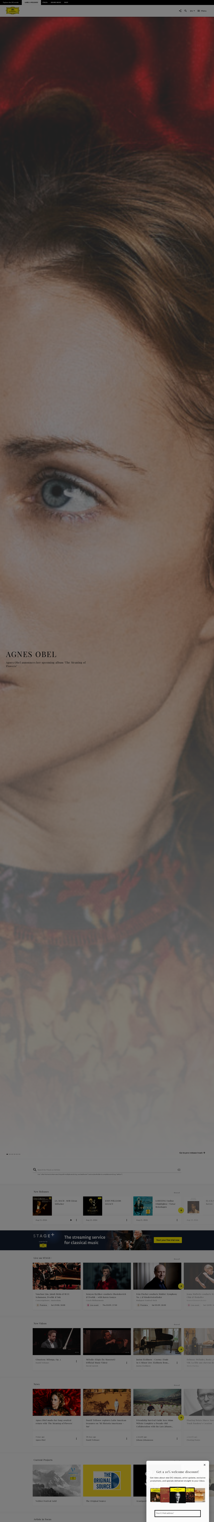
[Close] (204, 1464)
